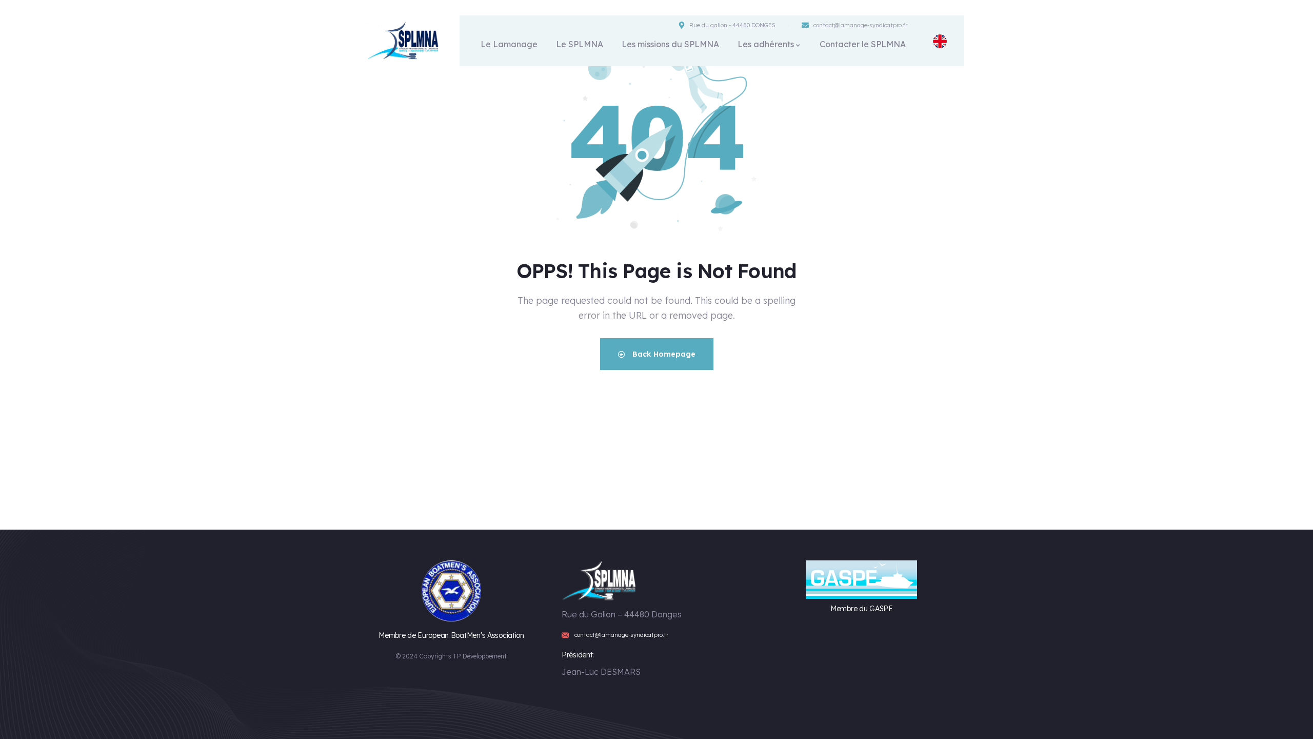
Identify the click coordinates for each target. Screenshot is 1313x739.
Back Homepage (662, 354)
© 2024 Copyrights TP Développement (451, 656)
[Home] (404, 40)
